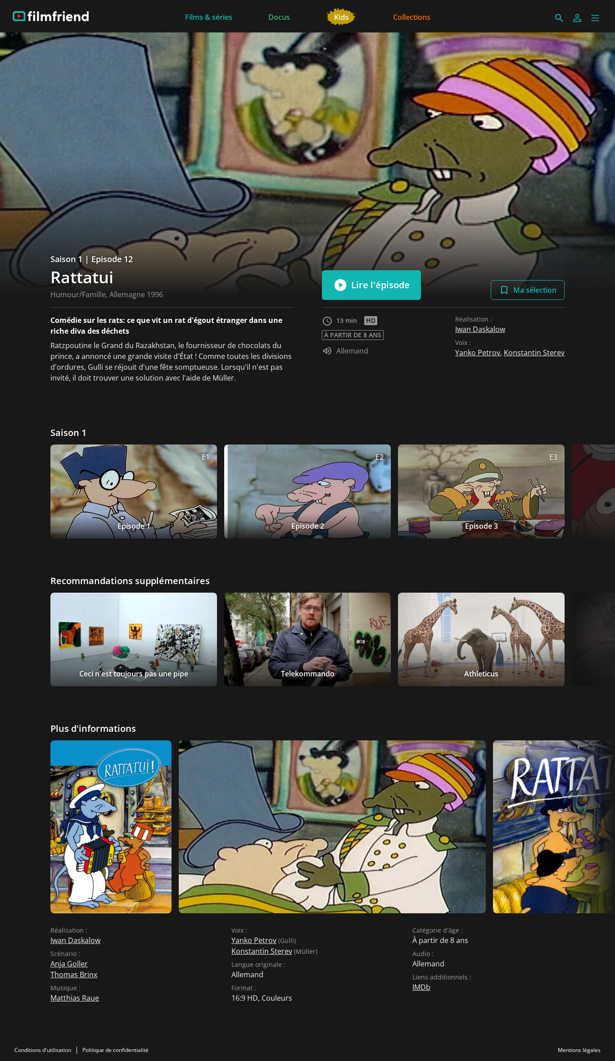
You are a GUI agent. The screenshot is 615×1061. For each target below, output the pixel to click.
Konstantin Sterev (534, 353)
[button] (595, 18)
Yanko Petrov (477, 353)
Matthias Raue (74, 998)
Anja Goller (69, 964)
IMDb (421, 987)
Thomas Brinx (73, 974)
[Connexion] (577, 18)
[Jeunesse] (341, 16)
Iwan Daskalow (480, 329)
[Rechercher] (559, 18)
